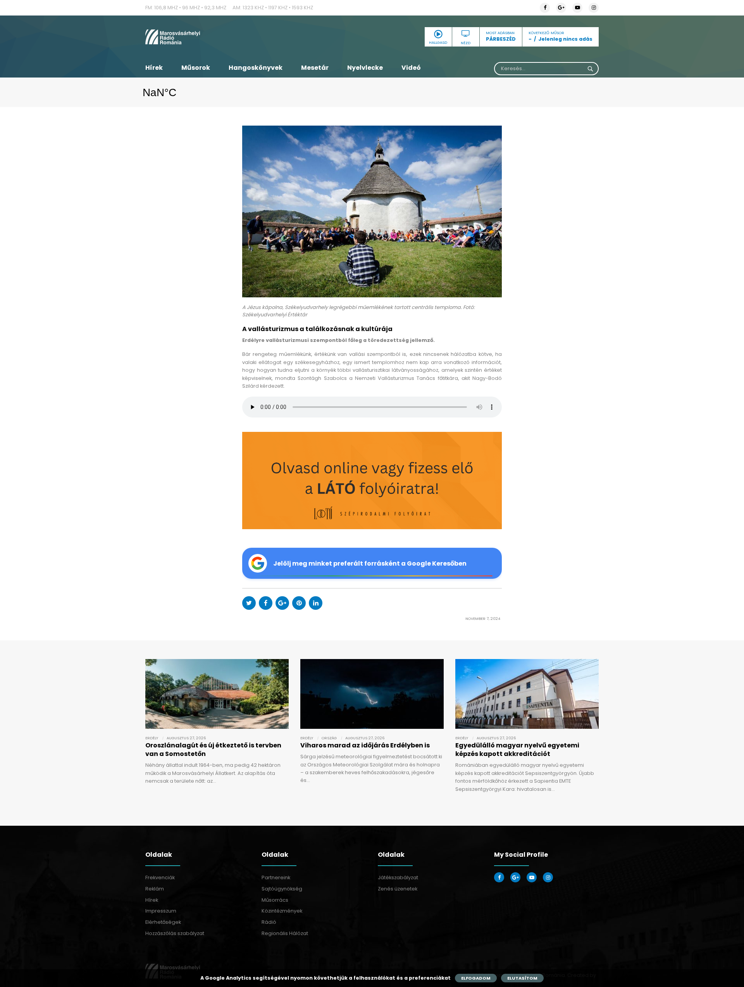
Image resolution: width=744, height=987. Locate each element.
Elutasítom (522, 978)
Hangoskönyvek (255, 67)
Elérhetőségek (163, 922)
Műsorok (195, 67)
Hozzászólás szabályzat (174, 933)
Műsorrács (275, 900)
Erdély (151, 737)
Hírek (154, 67)
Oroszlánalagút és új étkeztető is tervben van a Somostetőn (213, 749)
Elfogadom (476, 978)
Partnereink (276, 877)
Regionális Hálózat (285, 933)
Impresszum (160, 911)
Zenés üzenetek (397, 888)
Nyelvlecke (365, 67)
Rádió (269, 922)
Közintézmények (282, 911)
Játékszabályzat (398, 877)
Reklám (154, 888)
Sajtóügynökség (282, 888)
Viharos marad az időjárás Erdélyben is (365, 745)
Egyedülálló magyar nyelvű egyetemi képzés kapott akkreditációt (517, 749)
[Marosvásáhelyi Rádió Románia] (217, 37)
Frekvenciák (160, 877)
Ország (329, 737)
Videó (411, 67)
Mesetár (315, 67)
